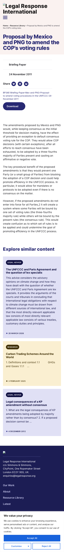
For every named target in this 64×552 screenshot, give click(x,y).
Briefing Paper (17, 64)
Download (12, 106)
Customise (16, 546)
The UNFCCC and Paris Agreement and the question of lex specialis (31, 271)
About (6, 491)
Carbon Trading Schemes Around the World (30, 355)
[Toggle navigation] (5, 17)
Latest (7, 503)
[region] (32, 531)
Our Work (8, 485)
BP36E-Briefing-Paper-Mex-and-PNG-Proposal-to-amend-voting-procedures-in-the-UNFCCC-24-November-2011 (27, 95)
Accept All (32, 538)
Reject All (46, 546)
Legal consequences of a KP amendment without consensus (26, 403)
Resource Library (13, 497)
